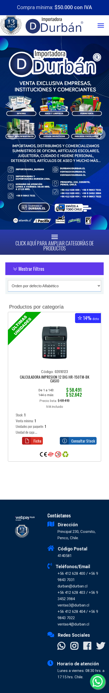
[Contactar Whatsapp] (61, 646)
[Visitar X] (100, 646)
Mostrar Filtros (30, 268)
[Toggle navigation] (103, 26)
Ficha (37, 441)
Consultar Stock (83, 441)
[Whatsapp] (97, 681)
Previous (10, 132)
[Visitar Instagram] (74, 646)
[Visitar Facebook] (87, 646)
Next (98, 132)
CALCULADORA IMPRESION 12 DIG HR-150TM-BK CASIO (54, 379)
